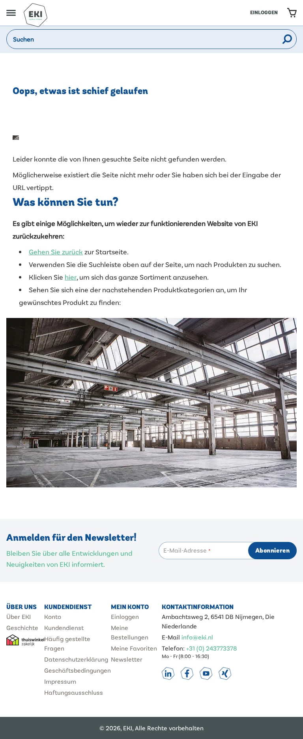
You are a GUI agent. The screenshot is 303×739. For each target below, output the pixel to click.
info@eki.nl (197, 637)
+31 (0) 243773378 (211, 648)
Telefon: (173, 648)
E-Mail (171, 637)
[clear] (276, 39)
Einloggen (264, 12)
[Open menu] (11, 12)
